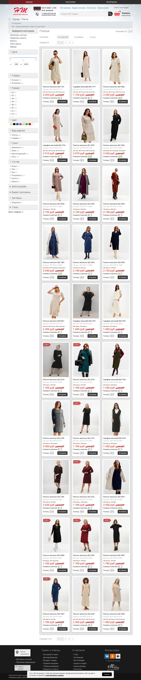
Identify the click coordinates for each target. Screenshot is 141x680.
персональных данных (55, 675)
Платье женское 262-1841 (83, 555)
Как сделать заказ (50, 654)
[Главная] (10, 19)
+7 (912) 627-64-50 (49, 14)
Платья (13, 47)
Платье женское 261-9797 (83, 145)
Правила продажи (50, 663)
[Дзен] (118, 656)
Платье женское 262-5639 (53, 204)
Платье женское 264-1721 (53, 87)
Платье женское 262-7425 (114, 145)
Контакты (91, 7)
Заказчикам (102, 7)
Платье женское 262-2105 (53, 438)
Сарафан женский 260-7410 (114, 379)
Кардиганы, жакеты (18, 38)
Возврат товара (49, 660)
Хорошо (107, 674)
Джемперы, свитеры (18, 35)
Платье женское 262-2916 (83, 204)
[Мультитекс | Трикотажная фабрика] (20, 11)
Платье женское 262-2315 (83, 497)
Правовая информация (25, 662)
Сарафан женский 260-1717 (84, 87)
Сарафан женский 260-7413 (84, 321)
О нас (76, 654)
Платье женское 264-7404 (114, 614)
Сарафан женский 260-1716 (54, 145)
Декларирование (50, 657)
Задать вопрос (79, 7)
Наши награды (80, 666)
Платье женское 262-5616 (114, 497)
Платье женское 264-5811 (53, 321)
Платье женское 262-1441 (53, 497)
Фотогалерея (79, 660)
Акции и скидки (80, 663)
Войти (116, 8)
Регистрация (124, 8)
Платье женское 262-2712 (83, 438)
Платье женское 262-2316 (53, 379)
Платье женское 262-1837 (114, 555)
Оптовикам (65, 7)
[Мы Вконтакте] (107, 656)
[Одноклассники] (112, 656)
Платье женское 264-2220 (83, 614)
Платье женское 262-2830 (53, 555)
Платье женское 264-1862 (114, 87)
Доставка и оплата (24, 659)
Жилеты (13, 41)
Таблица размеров (51, 666)
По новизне (62, 37)
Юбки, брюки (15, 44)
